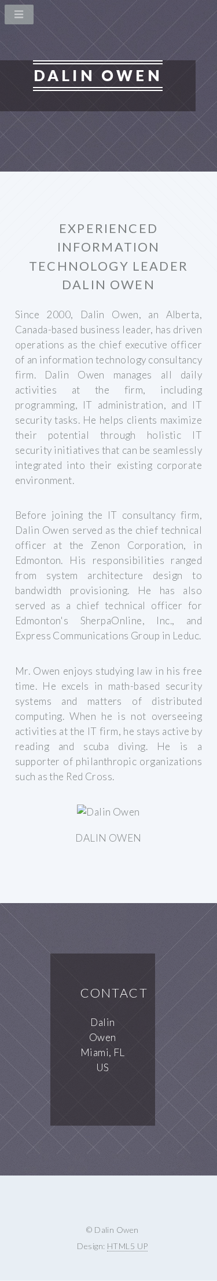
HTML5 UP (127, 1246)
